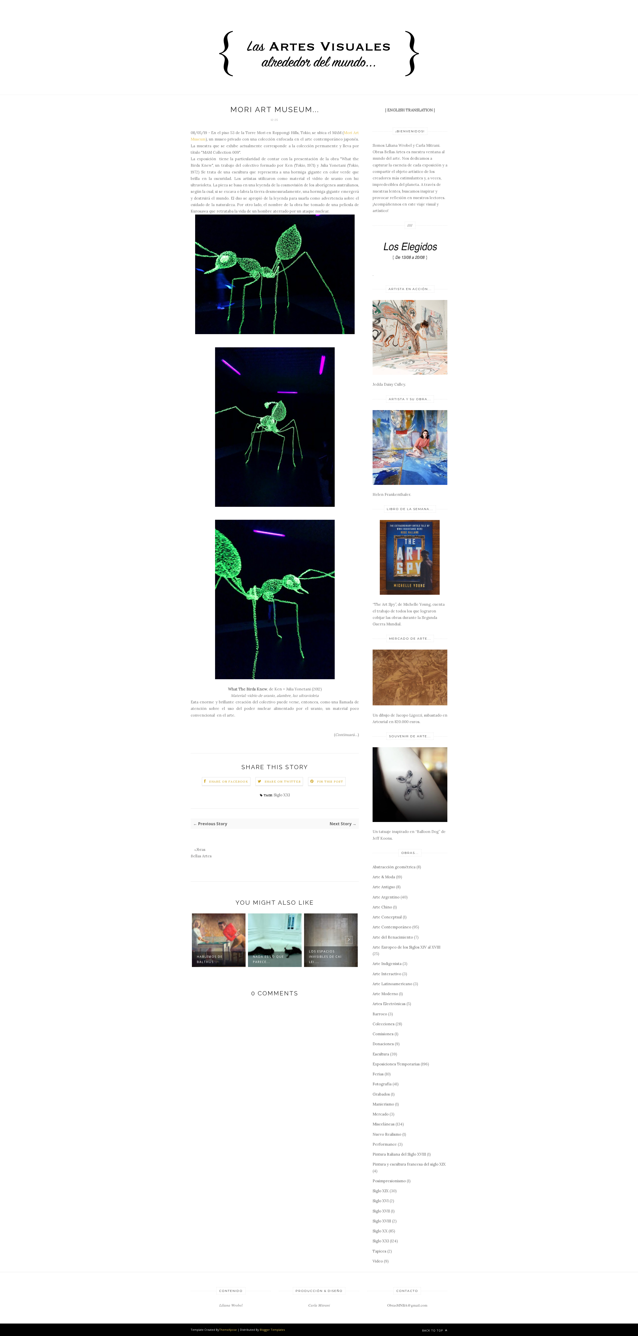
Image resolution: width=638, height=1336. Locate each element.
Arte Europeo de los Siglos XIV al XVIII (406, 947)
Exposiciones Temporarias (396, 1064)
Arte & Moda (384, 877)
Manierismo (383, 1104)
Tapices (379, 1251)
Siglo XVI (381, 1200)
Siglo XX (380, 1231)
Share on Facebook (228, 781)
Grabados (381, 1094)
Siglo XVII (381, 1211)
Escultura (381, 1054)
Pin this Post (330, 781)
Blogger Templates (272, 1330)
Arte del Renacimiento (393, 937)
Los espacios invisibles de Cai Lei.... (269, 956)
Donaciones (383, 1043)
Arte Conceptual (387, 917)
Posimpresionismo (389, 1181)
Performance (385, 1144)
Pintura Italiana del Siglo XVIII (399, 1154)
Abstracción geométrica (394, 867)
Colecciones (384, 1024)
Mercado (381, 1114)
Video (378, 1261)
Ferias (378, 1074)
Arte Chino (382, 907)
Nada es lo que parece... (212, 959)
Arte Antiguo (384, 887)
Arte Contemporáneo (392, 927)
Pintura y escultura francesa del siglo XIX (409, 1164)
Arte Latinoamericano (392, 983)
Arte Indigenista (387, 963)
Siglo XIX (381, 1190)
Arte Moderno (385, 993)
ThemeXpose (228, 1330)
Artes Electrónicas (389, 1003)
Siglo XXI (282, 795)
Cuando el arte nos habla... (329, 959)
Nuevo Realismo (387, 1134)
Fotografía (382, 1084)
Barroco (380, 1014)
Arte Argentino (386, 897)
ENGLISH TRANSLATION (410, 110)
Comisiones (383, 1034)
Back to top (433, 1330)
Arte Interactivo (387, 973)
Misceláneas (384, 1124)
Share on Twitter (283, 781)
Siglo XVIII (382, 1221)
